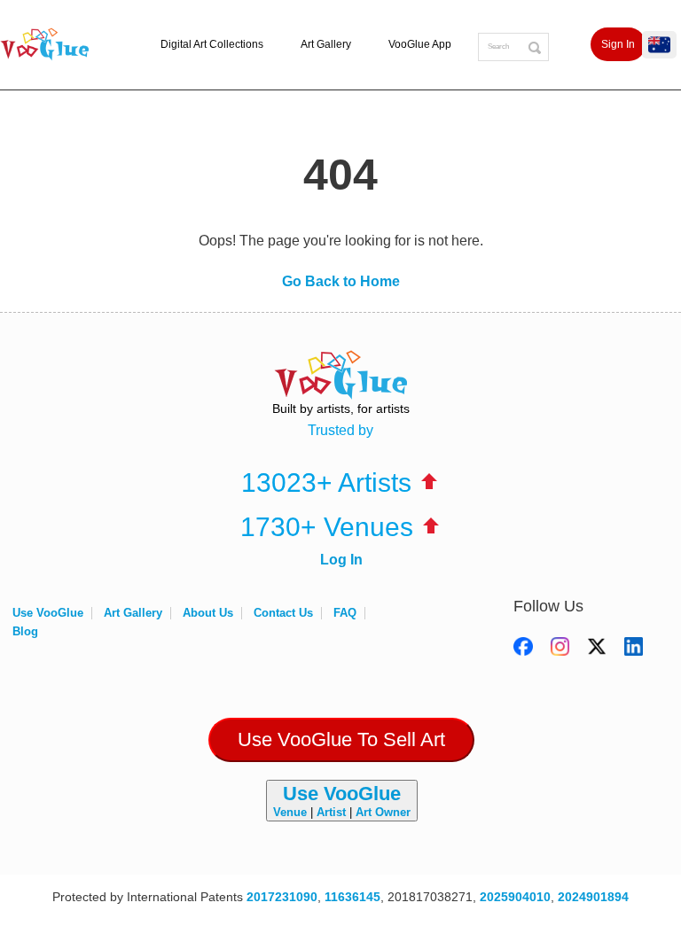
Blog (25, 631)
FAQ (344, 612)
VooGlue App (419, 44)
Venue (290, 812)
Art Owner (383, 812)
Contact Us (283, 612)
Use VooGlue (47, 612)
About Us (208, 612)
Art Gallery (326, 44)
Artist (331, 812)
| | (342, 800)
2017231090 (282, 897)
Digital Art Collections (211, 44)
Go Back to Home (341, 281)
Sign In (618, 44)
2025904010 (515, 897)
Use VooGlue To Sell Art (341, 739)
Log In (341, 559)
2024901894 (593, 897)
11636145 (352, 897)
